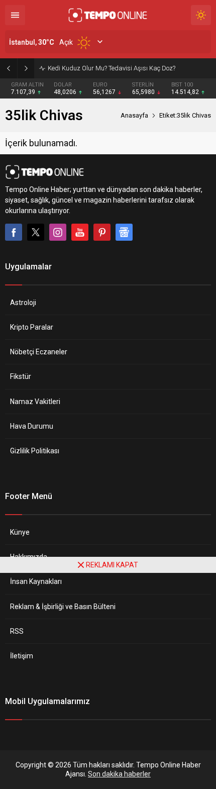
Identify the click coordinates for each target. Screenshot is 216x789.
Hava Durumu (31, 426)
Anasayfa (134, 115)
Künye (20, 532)
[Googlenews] (124, 232)
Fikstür (20, 376)
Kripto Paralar (31, 327)
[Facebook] (13, 232)
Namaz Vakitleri (35, 402)
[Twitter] (35, 232)
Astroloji (23, 303)
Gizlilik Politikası (34, 451)
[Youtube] (79, 232)
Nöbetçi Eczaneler (38, 352)
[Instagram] (57, 232)
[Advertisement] (108, 681)
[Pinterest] (102, 232)
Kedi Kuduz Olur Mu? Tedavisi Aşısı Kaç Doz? (111, 68)
